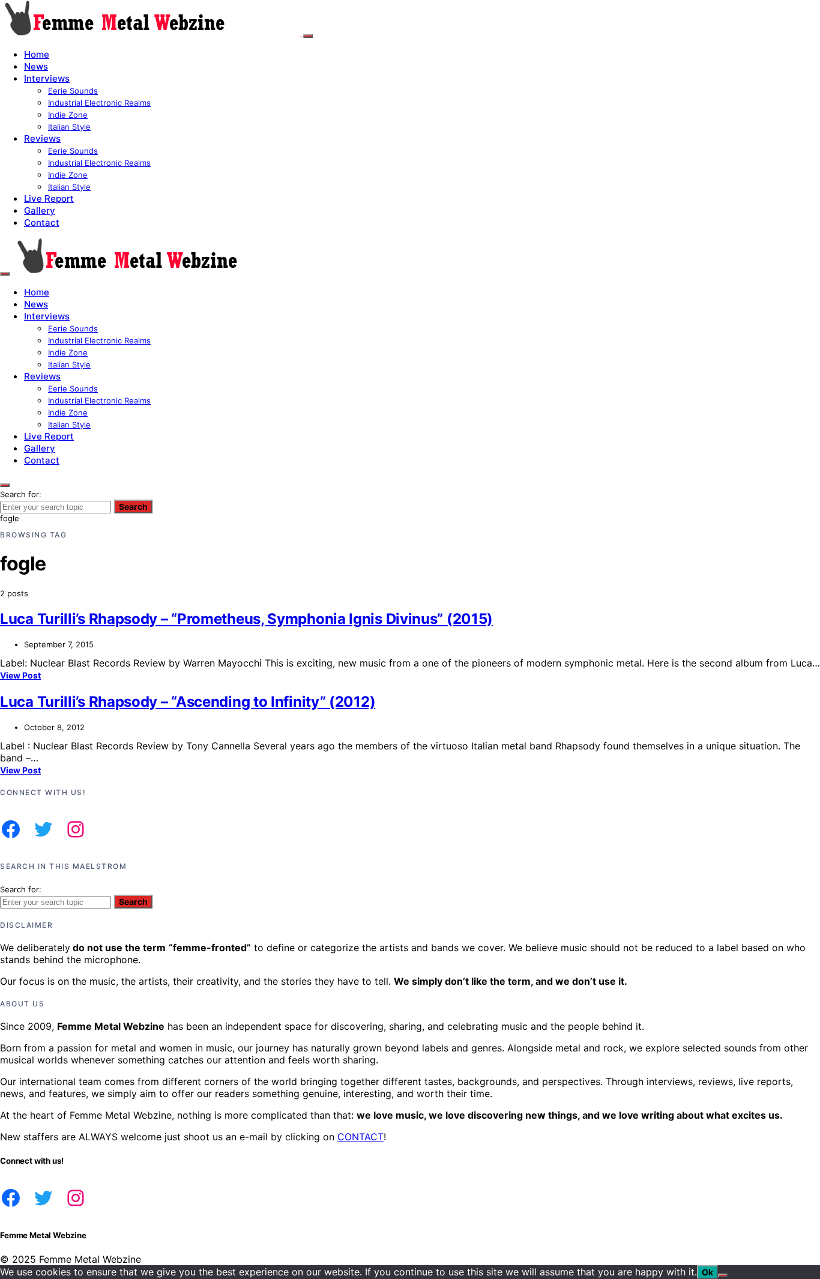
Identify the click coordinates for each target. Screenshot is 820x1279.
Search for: (20, 494)
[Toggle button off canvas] (308, 36)
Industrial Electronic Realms (99, 102)
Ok (707, 1272)
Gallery (39, 210)
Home (36, 54)
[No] (723, 1275)
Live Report (49, 198)
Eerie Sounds (73, 90)
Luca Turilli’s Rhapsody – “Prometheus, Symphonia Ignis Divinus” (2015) (246, 618)
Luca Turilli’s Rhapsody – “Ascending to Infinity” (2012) (187, 701)
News (36, 66)
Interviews (47, 78)
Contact (41, 222)
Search (133, 506)
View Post (20, 675)
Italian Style (69, 127)
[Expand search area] (5, 274)
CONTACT (360, 1137)
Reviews (42, 138)
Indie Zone (68, 114)
